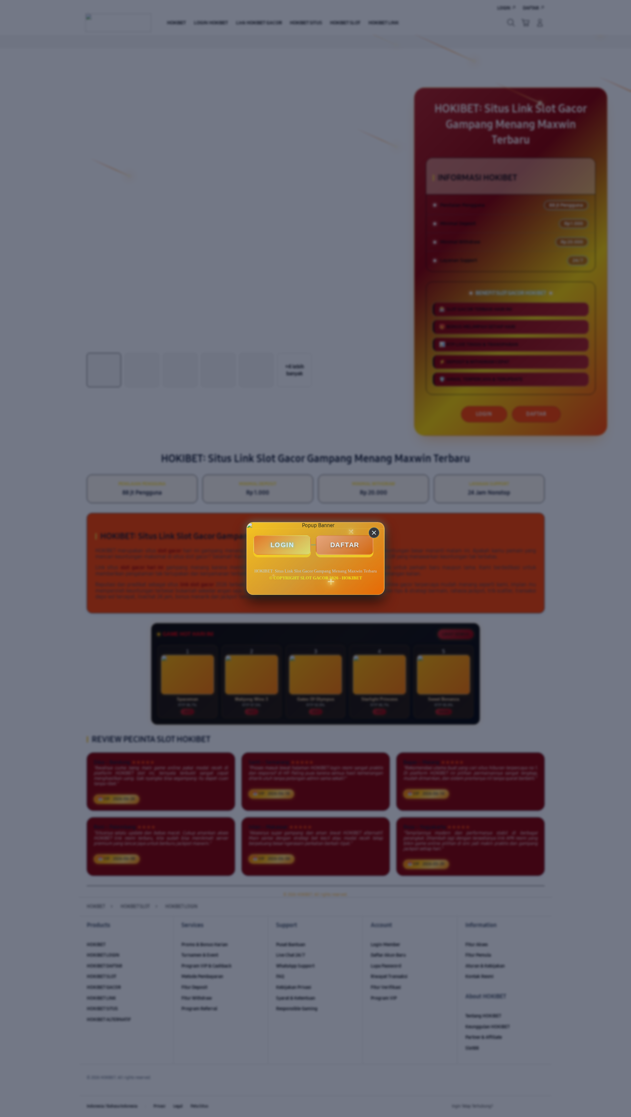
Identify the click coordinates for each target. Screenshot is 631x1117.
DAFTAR (344, 544)
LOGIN (282, 544)
